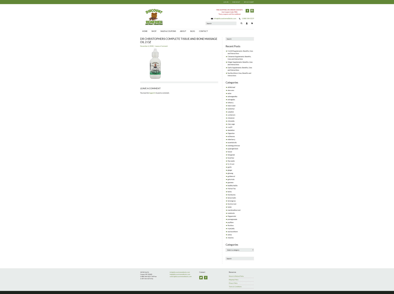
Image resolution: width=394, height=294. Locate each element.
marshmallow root (234, 210)
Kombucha (231, 195)
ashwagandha (232, 96)
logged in (152, 93)
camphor (231, 112)
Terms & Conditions (235, 286)
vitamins (231, 238)
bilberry (230, 102)
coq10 (230, 127)
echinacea (231, 136)
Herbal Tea (232, 188)
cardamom (231, 115)
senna (230, 235)
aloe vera (231, 90)
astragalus (231, 99)
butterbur (231, 109)
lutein (230, 207)
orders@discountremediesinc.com (181, 276)
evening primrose (234, 145)
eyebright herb (233, 149)
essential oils (232, 142)
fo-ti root (231, 164)
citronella (231, 121)
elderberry (231, 139)
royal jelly (231, 228)
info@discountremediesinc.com (225, 18)
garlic (230, 167)
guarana (230, 182)
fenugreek (231, 155)
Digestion (231, 133)
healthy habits (233, 185)
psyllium (231, 222)
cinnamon (231, 118)
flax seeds (231, 161)
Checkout (236, 2)
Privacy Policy (233, 283)
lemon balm (232, 198)
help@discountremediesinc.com (180, 274)
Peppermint (232, 216)
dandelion (231, 130)
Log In (226, 2)
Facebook (247, 10)
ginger (230, 170)
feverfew (231, 158)
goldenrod (231, 176)
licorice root (232, 204)
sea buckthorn (233, 231)
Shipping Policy (233, 279)
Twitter (201, 277)
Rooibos (231, 225)
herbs (230, 192)
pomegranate (232, 219)
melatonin (231, 213)
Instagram (252, 10)
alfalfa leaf (231, 87)
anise (229, 93)
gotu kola (231, 179)
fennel (230, 152)
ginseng (230, 173)
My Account (249, 2)
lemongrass (232, 201)
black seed (231, 106)
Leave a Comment (161, 46)
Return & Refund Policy (236, 276)
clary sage (231, 124)
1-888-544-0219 (248, 18)
